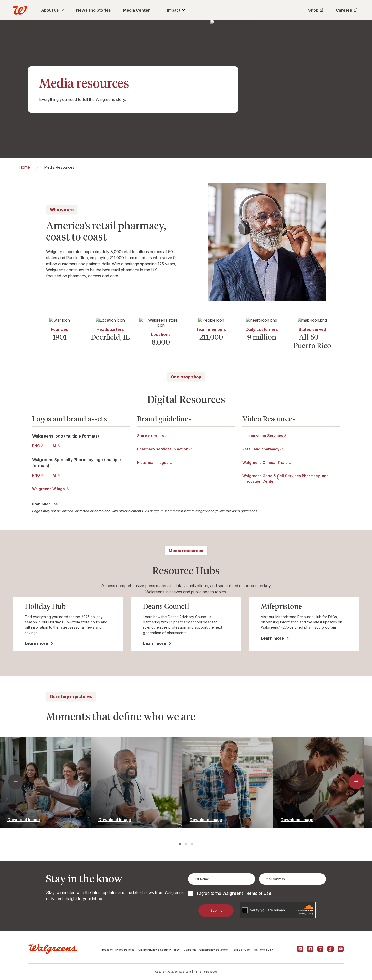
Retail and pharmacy (260, 449)
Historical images (152, 462)
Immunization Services (262, 435)
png (36, 446)
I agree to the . (234, 893)
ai (54, 446)
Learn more (36, 643)
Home (24, 167)
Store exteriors (150, 435)
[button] (15, 781)
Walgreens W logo (48, 489)
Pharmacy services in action (162, 449)
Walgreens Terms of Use (246, 893)
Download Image (23, 819)
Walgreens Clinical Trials (264, 462)
